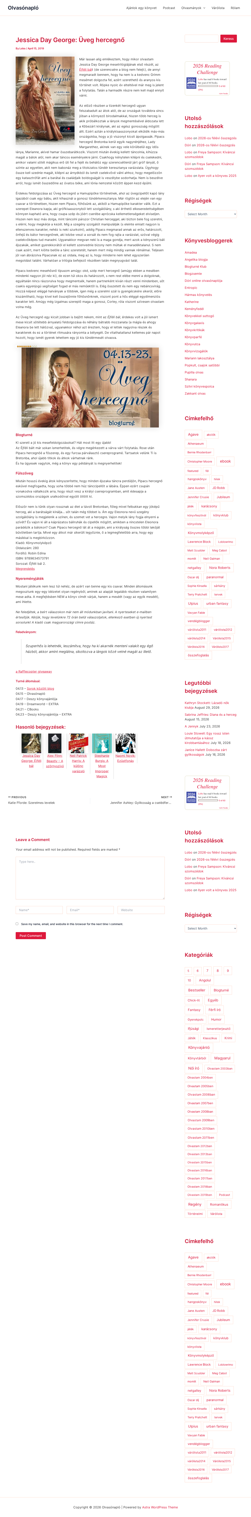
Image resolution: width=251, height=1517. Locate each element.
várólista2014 (196, 638)
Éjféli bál (85, 69)
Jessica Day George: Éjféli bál (31, 761)
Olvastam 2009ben (201, 1120)
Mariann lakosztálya (199, 358)
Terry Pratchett (197, 594)
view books (223, 93)
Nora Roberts (219, 568)
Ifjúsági (193, 1029)
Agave (193, 434)
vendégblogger (199, 621)
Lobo (200, 79)
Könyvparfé (193, 337)
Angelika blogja (196, 259)
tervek (218, 594)
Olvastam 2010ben (201, 1128)
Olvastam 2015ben (199, 1162)
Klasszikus (210, 1038)
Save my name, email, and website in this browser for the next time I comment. (72, 924)
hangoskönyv (197, 479)
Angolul (205, 980)
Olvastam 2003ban (219, 1068)
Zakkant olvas (195, 393)
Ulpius (193, 603)
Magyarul (222, 1058)
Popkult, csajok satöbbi (202, 365)
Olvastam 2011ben (201, 1137)
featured (192, 471)
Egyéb (213, 1000)
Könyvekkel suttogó (199, 316)
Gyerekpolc (196, 1019)
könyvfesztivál (196, 515)
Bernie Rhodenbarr (199, 452)
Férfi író (215, 1010)
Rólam (235, 8)
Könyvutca (192, 344)
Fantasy (194, 1010)
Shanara (191, 379)
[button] (203, 8)
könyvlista (194, 524)
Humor (216, 1019)
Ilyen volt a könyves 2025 (217, 176)
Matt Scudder (196, 550)
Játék (192, 1038)
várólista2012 (223, 630)
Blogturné (221, 990)
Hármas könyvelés (198, 295)
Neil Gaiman (211, 558)
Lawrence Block (199, 542)
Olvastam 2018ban (199, 1186)
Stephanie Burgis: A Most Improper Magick (102, 766)
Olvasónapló (23, 8)
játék (190, 506)
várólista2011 (197, 630)
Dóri (188, 145)
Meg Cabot (219, 550)
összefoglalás (198, 655)
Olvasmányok (191, 8)
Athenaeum (196, 443)
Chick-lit (194, 1000)
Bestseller (196, 990)
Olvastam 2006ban (201, 1094)
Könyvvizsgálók (196, 351)
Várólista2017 (220, 646)
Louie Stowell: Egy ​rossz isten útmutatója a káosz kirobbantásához (207, 738)
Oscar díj (193, 577)
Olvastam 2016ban (199, 1170)
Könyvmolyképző (201, 533)
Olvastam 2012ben (199, 1146)
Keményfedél (194, 309)
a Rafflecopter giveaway (34, 671)
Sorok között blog (40, 688)
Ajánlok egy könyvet (141, 8)
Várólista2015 (222, 638)
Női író (193, 1068)
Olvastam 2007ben (200, 1103)
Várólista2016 (196, 646)
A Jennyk (191, 726)
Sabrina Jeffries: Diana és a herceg (210, 714)
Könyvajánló (199, 1047)
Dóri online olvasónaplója (203, 281)
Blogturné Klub (195, 266)
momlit (191, 558)
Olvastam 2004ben (200, 1077)
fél (207, 471)
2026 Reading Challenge (207, 68)
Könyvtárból (197, 1058)
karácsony (209, 506)
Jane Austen (196, 488)
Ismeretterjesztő (218, 1029)
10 (189, 980)
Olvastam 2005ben (200, 1086)
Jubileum (223, 497)
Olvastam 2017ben (199, 1178)
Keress (229, 39)
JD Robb (218, 488)
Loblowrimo (225, 541)
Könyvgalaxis (194, 323)
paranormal (215, 577)
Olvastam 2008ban (200, 1111)
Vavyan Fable (196, 612)
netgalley (194, 568)
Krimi (228, 1038)
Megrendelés (25, 569)
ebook (225, 461)
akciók (211, 434)
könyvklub (220, 515)
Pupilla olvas (194, 372)
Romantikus (219, 1204)
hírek (217, 479)
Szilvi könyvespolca (199, 386)
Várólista (218, 8)
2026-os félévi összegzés (217, 138)
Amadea (191, 252)
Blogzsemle (193, 274)
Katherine (192, 302)
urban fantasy (217, 603)
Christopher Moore (199, 461)
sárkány (219, 586)
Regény (195, 1204)
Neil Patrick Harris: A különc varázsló (78, 763)
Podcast (169, 8)
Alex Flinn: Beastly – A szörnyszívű (55, 761)
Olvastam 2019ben (199, 1194)
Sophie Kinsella (197, 585)
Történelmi (195, 1214)
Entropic (191, 288)
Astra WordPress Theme (160, 1507)
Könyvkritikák (195, 330)
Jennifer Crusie (198, 497)
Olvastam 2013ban (199, 1154)
